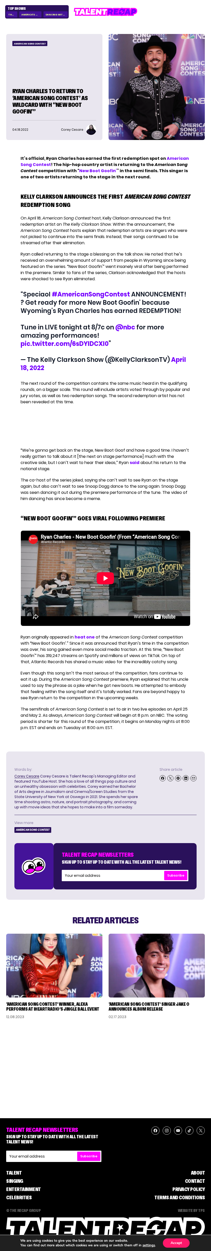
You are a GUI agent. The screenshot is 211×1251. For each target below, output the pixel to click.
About (198, 1173)
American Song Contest (30, 43)
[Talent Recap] (105, 12)
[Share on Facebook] (163, 778)
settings (149, 1245)
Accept (176, 1242)
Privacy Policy (188, 1189)
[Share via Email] (193, 778)
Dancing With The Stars (57, 14)
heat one (85, 637)
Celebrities (19, 1197)
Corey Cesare (26, 776)
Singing (14, 1181)
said (134, 463)
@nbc (125, 327)
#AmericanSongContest (91, 294)
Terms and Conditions (179, 1197)
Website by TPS (191, 1210)
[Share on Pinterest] (178, 778)
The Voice (12, 14)
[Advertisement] (105, 426)
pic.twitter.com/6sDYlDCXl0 (65, 343)
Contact (195, 1181)
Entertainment (23, 1189)
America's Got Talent (31, 14)
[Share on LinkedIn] (186, 778)
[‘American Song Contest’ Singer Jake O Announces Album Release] (157, 966)
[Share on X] (170, 778)
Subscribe (175, 875)
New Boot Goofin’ (98, 171)
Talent (14, 1173)
